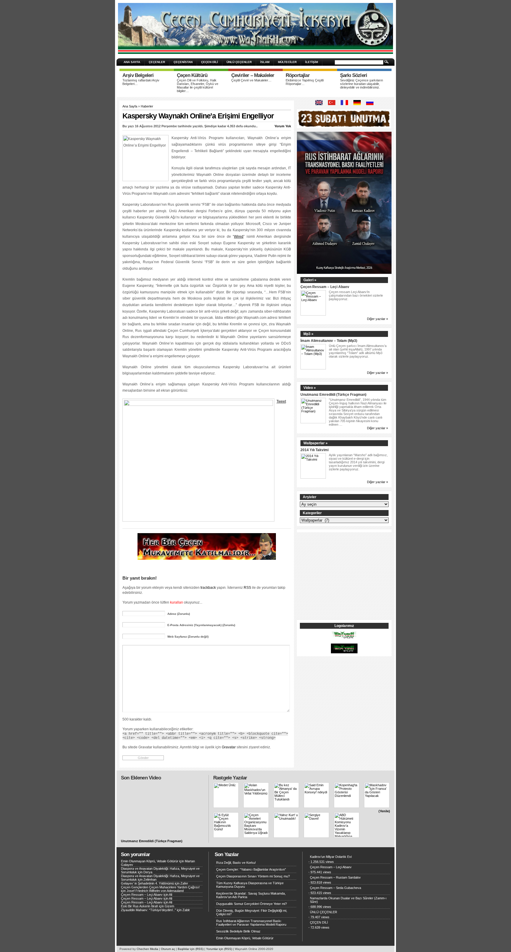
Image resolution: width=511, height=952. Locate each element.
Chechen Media (147, 949)
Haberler (147, 106)
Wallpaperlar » (315, 443)
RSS (247, 587)
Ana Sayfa (129, 106)
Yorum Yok (282, 126)
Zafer (184, 883)
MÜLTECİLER (287, 62)
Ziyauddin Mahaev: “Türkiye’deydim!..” (148, 910)
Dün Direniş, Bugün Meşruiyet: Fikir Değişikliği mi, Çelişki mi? (251, 912)
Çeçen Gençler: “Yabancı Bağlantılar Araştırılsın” (251, 869)
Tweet (281, 401)
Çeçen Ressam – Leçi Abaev (324, 287)
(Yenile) (384, 811)
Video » (309, 388)
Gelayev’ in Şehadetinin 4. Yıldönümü (147, 883)
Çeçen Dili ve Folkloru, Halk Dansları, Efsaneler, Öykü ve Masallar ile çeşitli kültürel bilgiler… (197, 85)
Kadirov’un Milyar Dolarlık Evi (331, 856)
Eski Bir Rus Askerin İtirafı (139, 906)
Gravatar (229, 747)
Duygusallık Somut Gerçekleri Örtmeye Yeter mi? (251, 904)
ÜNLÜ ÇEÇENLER (239, 62)
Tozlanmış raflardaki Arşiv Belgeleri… (140, 82)
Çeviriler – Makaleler (252, 75)
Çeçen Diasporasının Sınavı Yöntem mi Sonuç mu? (253, 876)
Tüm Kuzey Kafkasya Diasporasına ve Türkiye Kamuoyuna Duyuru (250, 884)
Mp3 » (308, 334)
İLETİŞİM (311, 62)
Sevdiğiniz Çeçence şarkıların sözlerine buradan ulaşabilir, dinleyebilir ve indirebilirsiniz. (361, 83)
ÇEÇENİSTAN (183, 62)
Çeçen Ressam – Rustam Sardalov (335, 877)
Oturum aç (168, 949)
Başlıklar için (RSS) (190, 949)
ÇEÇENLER (157, 62)
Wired (238, 236)
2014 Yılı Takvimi (314, 450)
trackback (208, 587)
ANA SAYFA (132, 62)
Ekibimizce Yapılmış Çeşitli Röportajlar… (305, 82)
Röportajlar (298, 75)
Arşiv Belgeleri (137, 75)
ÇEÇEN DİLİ (209, 62)
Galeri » (309, 280)
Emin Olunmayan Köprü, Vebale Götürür (149, 861)
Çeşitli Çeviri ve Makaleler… (251, 80)
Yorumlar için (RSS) (219, 949)
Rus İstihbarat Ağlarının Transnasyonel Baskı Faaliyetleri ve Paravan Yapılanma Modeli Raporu (251, 922)
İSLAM (264, 62)
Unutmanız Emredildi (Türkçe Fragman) (333, 394)
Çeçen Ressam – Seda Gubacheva (335, 888)
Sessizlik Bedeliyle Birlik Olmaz (238, 931)
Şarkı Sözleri (353, 75)
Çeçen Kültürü (192, 75)
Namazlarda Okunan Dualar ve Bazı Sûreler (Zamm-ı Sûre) (348, 899)
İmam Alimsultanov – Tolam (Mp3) (328, 340)
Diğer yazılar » (377, 319)
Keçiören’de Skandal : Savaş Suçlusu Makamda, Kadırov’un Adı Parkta (251, 895)
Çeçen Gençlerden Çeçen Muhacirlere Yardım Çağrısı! (160, 887)
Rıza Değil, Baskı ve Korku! (236, 862)
